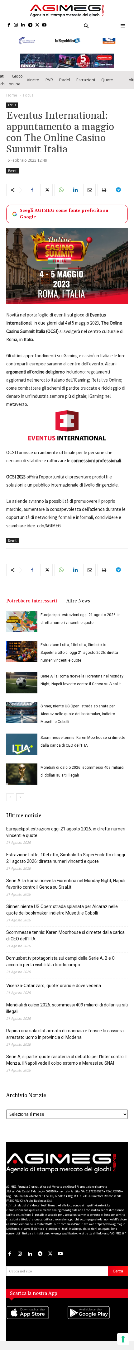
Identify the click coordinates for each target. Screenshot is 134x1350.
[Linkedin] (23, 25)
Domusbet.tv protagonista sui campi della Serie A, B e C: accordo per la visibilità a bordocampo (61, 966)
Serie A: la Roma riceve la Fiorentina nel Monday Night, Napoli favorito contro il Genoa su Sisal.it (65, 889)
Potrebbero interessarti (31, 606)
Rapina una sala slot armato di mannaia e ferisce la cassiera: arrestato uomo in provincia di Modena (65, 1039)
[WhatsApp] (61, 195)
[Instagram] (16, 25)
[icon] (36, 1324)
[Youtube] (44, 25)
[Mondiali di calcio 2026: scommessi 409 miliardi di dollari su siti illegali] (21, 779)
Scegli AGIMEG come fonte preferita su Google (64, 219)
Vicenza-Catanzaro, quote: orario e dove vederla (53, 990)
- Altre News (76, 606)
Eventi (12, 176)
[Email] (89, 195)
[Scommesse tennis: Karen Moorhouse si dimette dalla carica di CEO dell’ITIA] (21, 749)
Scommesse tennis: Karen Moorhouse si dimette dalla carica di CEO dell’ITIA (65, 941)
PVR (49, 85)
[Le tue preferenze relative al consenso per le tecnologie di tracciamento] (123, 1339)
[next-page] (20, 802)
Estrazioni (85, 85)
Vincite (33, 85)
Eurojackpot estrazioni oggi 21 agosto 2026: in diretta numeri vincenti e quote (65, 837)
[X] (37, 25)
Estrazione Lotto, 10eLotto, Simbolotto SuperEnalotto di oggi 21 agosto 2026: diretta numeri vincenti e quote (79, 658)
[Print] (104, 195)
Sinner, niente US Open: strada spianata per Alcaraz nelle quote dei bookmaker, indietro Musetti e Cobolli (78, 719)
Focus (28, 100)
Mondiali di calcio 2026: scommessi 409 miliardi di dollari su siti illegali (67, 1013)
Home (11, 100)
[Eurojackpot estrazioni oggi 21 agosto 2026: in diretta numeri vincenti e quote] (21, 627)
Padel (64, 85)
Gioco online (16, 85)
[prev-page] (10, 802)
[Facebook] (9, 25)
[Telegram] (30, 25)
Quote (107, 85)
